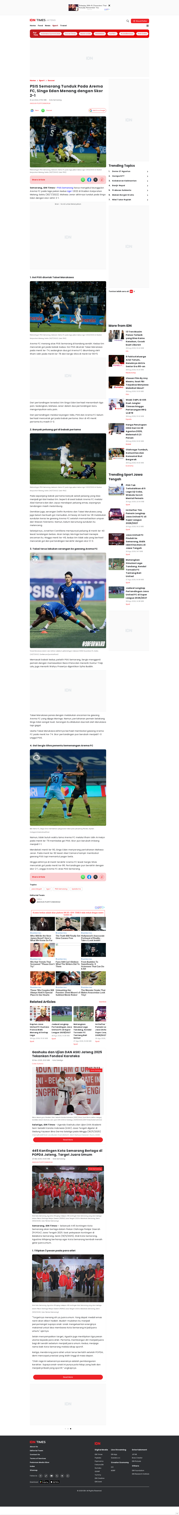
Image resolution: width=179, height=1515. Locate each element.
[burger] (147, 25)
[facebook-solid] (89, 180)
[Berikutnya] (106, 1017)
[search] (127, 21)
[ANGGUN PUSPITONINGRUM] (33, 901)
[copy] (102, 180)
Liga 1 (69, 191)
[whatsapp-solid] (83, 180)
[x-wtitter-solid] (95, 180)
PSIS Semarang (65, 187)
